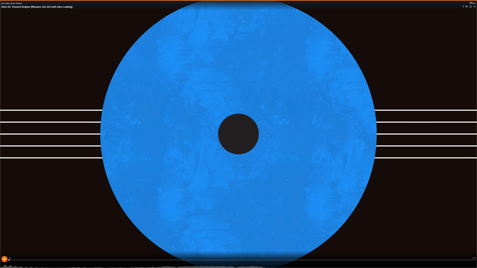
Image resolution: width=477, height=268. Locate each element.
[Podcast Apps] (466, 6)
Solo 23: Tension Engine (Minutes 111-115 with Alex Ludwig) (37, 6)
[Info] (463, 6)
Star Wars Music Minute (11, 3)
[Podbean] (472, 3)
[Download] (471, 6)
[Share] (474, 6)
